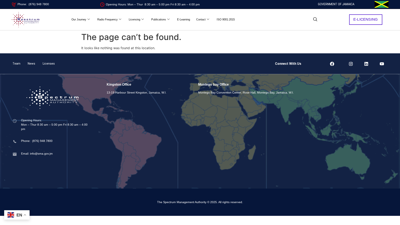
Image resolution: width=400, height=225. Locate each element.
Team (16, 63)
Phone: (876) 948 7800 (33, 4)
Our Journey (78, 19)
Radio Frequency (107, 19)
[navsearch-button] (315, 19)
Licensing (134, 19)
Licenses (49, 63)
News (31, 63)
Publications (158, 19)
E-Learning (183, 19)
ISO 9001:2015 (226, 19)
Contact (201, 19)
